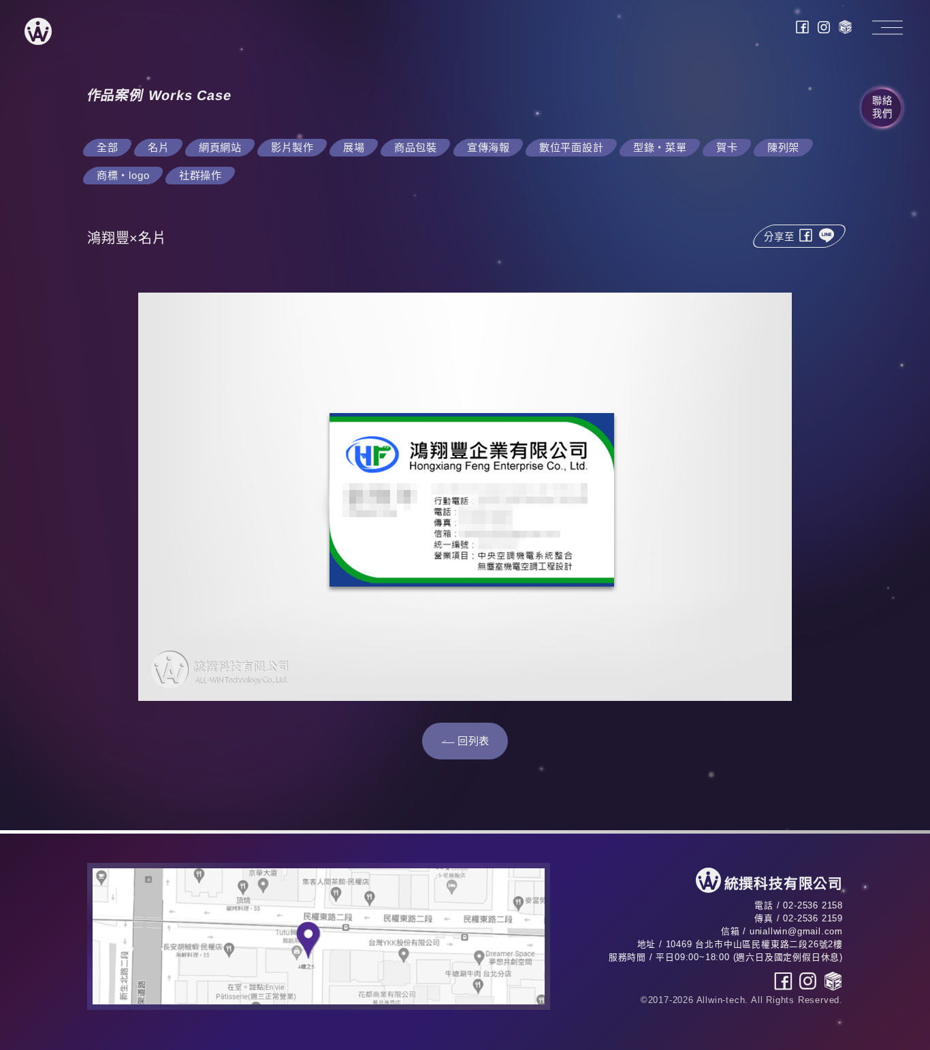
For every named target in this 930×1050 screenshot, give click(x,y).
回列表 (474, 741)
